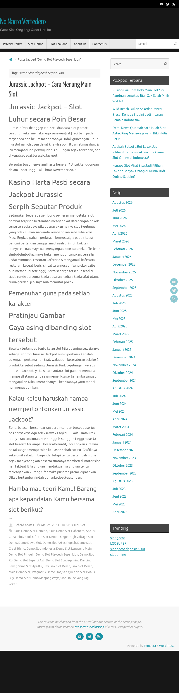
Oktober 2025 (122, 280)
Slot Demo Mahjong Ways (41, 578)
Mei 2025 (119, 319)
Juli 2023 (119, 489)
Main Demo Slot (20, 572)
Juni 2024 (119, 404)
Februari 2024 (122, 435)
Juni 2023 (119, 497)
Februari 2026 (122, 249)
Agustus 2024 (122, 388)
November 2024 (124, 365)
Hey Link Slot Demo (56, 566)
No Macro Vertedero (22, 21)
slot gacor (117, 538)
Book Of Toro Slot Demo (40, 537)
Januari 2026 (121, 257)
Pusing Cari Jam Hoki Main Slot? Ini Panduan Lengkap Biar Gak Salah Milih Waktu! (140, 95)
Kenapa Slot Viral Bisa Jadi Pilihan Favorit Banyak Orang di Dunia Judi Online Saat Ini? (138, 171)
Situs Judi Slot (75, 525)
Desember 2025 (123, 265)
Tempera (150, 646)
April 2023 (119, 512)
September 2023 (124, 473)
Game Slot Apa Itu (30, 566)
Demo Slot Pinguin (21, 554)
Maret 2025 (120, 334)
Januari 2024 (121, 443)
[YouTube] (161, 4)
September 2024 (124, 381)
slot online (118, 555)
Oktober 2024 (122, 373)
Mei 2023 (119, 504)
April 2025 (119, 326)
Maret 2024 (120, 427)
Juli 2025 (119, 303)
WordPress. (167, 646)
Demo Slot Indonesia (40, 549)
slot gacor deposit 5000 (127, 549)
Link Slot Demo (82, 566)
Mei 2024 (119, 412)
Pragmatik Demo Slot (46, 572)
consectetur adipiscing (89, 627)
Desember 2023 (123, 450)
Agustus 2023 (122, 481)
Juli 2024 (119, 396)
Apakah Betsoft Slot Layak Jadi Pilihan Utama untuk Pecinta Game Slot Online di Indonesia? (138, 152)
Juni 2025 (119, 311)
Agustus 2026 (122, 203)
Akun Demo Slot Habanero (66, 531)
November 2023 (124, 458)
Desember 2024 (123, 357)
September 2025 (124, 288)
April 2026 (119, 234)
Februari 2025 (122, 342)
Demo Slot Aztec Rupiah (59, 543)
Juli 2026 (119, 210)
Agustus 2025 (122, 295)
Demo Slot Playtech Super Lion (57, 554)
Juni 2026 (119, 218)
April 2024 (119, 419)
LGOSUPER (118, 544)
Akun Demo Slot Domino (30, 531)
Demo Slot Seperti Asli (29, 560)
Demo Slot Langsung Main (74, 549)
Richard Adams (24, 525)
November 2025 (124, 272)
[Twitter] (168, 4)
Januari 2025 (121, 350)
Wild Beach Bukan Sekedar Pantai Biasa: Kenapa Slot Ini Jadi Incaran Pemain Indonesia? (137, 114)
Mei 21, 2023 (50, 525)
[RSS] (174, 4)
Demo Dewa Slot (29, 543)
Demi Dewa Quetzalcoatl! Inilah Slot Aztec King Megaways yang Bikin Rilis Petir (139, 133)
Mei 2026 (119, 226)
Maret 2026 (120, 241)
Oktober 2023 (122, 466)
